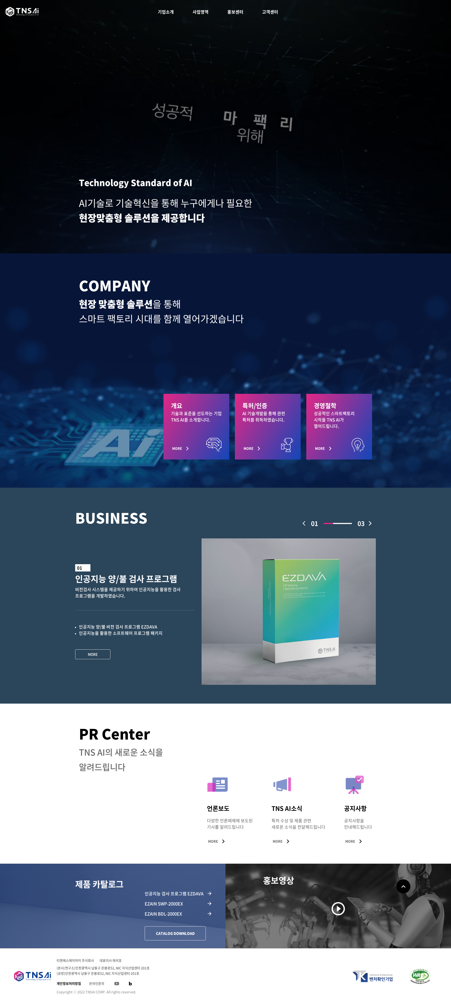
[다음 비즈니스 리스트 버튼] (370, 523)
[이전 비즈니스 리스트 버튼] (305, 523)
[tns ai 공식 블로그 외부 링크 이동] (130, 983)
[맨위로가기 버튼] (403, 886)
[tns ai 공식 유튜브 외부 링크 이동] (116, 983)
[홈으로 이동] (22, 12)
